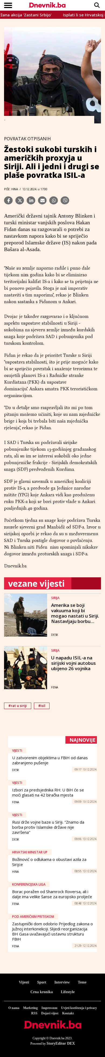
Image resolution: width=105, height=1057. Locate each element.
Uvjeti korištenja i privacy (79, 1008)
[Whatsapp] (53, 200)
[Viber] (65, 200)
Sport (41, 982)
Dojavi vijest (49, 1013)
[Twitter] (19, 200)
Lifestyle (68, 992)
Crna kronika (41, 992)
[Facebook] (8, 200)
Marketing (30, 1008)
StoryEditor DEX (61, 1043)
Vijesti (24, 982)
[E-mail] (42, 200)
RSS (34, 1013)
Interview (62, 982)
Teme (82, 982)
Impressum (49, 1008)
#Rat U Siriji (17, 705)
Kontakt (68, 1013)
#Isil (42, 705)
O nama (13, 1008)
